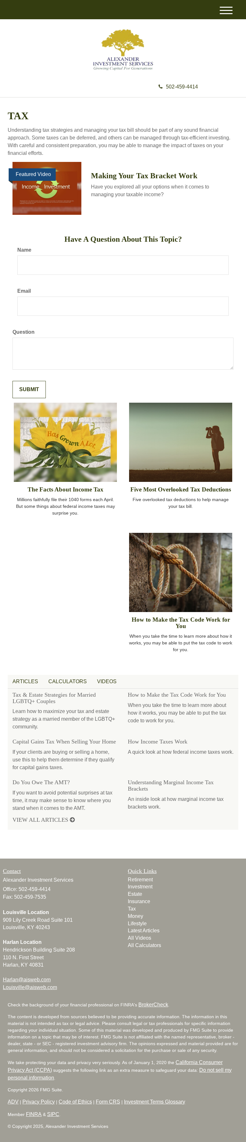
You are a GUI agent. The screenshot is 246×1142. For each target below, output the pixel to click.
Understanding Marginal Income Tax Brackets (171, 785)
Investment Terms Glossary (154, 1101)
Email (24, 291)
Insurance (139, 901)
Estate (135, 894)
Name (24, 250)
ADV (13, 1101)
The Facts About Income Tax (65, 489)
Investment (140, 886)
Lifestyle (137, 923)
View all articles (41, 820)
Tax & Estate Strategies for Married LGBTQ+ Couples (54, 698)
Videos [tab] (107, 681)
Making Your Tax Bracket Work (144, 176)
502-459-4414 (182, 86)
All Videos (139, 938)
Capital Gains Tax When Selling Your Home (64, 741)
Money (135, 916)
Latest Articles (144, 930)
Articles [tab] (25, 681)
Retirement (140, 879)
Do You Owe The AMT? (41, 782)
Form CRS (108, 1101)
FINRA (34, 1114)
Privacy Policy (38, 1101)
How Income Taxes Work (157, 741)
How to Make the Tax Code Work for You (181, 623)
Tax (132, 908)
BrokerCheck (153, 1004)
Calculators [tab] (67, 681)
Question (23, 332)
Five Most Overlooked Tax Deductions (180, 489)
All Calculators (144, 945)
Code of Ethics (75, 1101)
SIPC (53, 1114)
